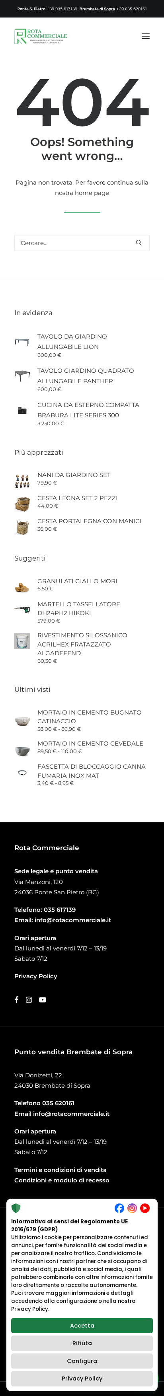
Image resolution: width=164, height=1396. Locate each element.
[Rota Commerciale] (41, 36)
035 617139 (60, 909)
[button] (145, 36)
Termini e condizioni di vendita (60, 1170)
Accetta (82, 1326)
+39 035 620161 (131, 8)
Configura (82, 1361)
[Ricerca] (82, 243)
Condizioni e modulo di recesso (61, 1180)
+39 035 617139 (62, 8)
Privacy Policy (82, 1378)
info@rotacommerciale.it (73, 920)
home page (92, 193)
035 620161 (58, 1103)
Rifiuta (82, 1343)
